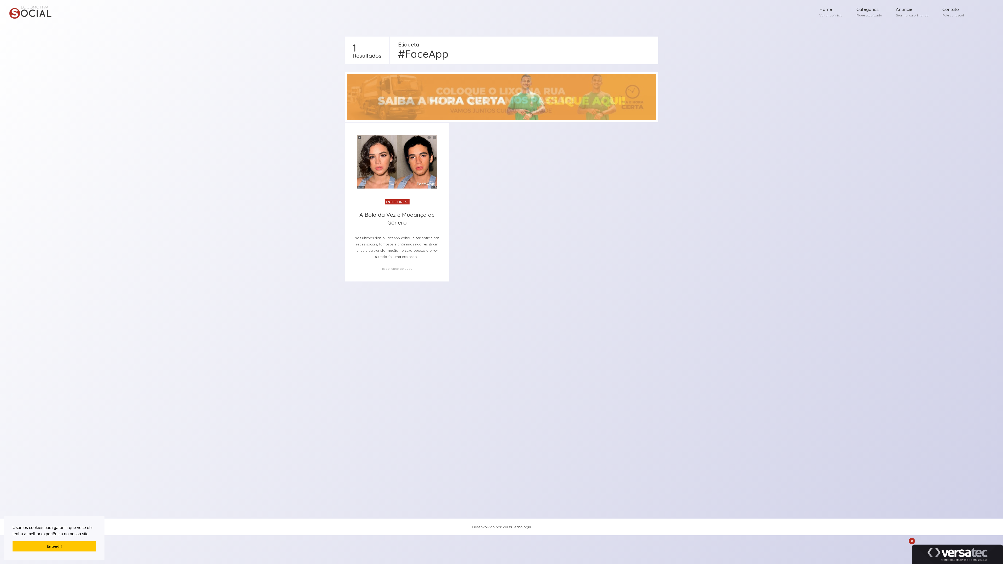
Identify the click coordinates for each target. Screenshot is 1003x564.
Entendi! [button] (54, 546)
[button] (91, 534)
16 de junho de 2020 (397, 269)
